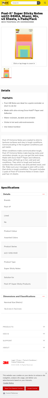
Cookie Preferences (17, 362)
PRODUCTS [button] (8, 327)
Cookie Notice (8, 383)
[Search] (38, 3)
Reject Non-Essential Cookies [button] (14, 388)
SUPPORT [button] (7, 341)
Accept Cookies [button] (32, 388)
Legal (13, 360)
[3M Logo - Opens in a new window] (5, 3)
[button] (10, 393)
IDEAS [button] (6, 334)
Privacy (19, 360)
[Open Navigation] (45, 3)
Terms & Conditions (29, 360)
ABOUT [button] (6, 348)
